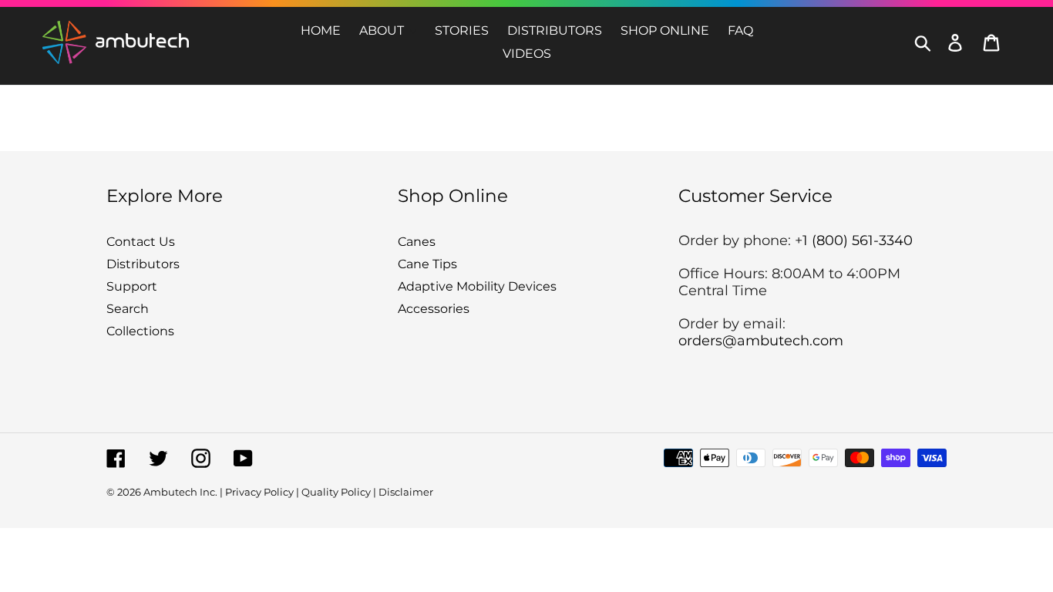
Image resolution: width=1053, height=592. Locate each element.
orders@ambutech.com (760, 340)
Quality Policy (336, 492)
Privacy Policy (259, 492)
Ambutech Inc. (180, 492)
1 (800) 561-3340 (857, 240)
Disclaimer (405, 492)
